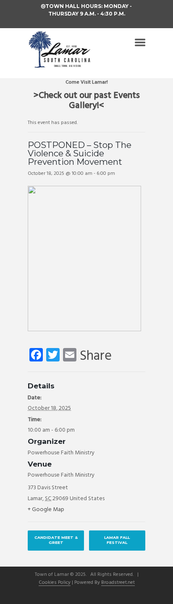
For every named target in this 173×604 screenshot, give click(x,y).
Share (96, 356)
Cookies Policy (55, 583)
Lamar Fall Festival (117, 540)
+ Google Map (46, 509)
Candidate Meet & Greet (56, 540)
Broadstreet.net (118, 583)
